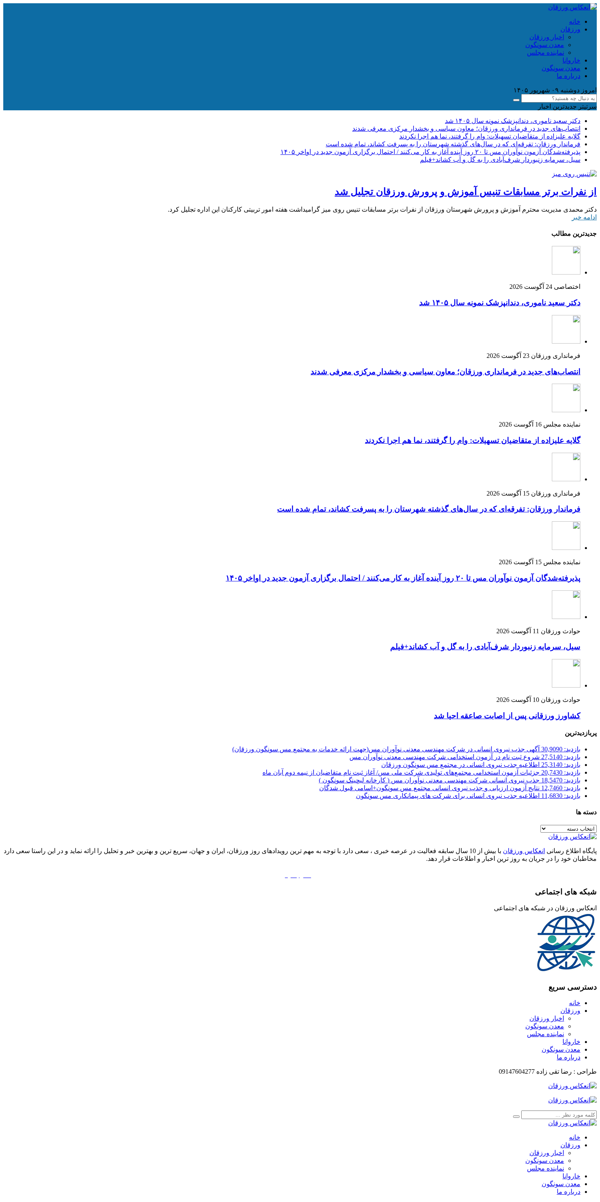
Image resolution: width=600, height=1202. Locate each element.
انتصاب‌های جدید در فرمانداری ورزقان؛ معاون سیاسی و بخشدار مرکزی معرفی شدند (466, 128)
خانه (574, 21)
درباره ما (568, 75)
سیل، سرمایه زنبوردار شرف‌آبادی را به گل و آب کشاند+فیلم (500, 159)
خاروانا (571, 60)
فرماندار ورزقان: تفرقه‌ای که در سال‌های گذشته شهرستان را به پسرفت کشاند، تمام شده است (453, 144)
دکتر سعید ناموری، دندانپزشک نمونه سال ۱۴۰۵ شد (512, 120)
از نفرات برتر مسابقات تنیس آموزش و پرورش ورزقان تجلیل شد (466, 191)
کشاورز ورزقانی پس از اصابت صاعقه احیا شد (507, 715)
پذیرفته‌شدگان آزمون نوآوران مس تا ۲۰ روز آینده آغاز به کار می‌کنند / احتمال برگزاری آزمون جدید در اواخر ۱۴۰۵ (430, 151)
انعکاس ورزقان (524, 850)
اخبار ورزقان (546, 37)
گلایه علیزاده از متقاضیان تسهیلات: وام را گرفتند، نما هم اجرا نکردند (489, 136)
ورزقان (570, 29)
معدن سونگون (544, 44)
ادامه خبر (584, 217)
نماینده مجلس (545, 52)
